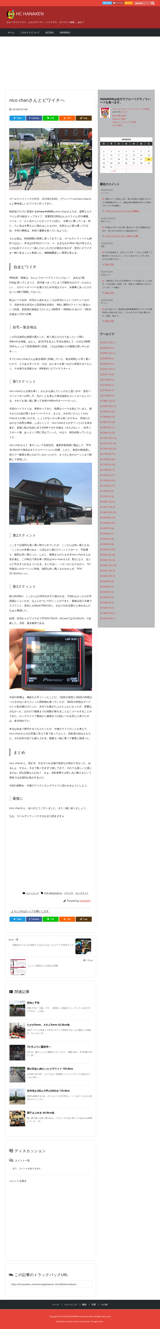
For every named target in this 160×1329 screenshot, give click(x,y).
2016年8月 (107, 522)
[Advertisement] (80, 61)
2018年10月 (108, 406)
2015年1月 (107, 607)
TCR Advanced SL (53, 893)
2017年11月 (108, 443)
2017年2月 (107, 491)
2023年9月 (107, 358)
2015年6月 (107, 591)
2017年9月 (107, 453)
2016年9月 (107, 517)
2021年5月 (107, 390)
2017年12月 (108, 437)
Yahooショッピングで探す (124, 122)
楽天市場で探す (119, 115)
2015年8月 (107, 586)
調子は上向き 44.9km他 (40, 1112)
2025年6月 (107, 347)
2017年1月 (107, 496)
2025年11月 (107, 342)
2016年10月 (108, 512)
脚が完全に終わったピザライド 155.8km (50, 1068)
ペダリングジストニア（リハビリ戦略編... (122, 211)
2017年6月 (107, 469)
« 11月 (113, 171)
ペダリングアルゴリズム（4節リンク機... (122, 236)
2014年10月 (107, 618)
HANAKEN (85, 900)
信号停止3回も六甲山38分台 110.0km (48, 1090)
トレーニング (32, 893)
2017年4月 (107, 480)
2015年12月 (108, 565)
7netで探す (117, 125)
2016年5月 (107, 538)
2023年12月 (107, 353)
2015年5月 (107, 597)
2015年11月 (107, 570)
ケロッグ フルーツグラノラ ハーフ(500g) (130, 109)
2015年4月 (107, 602)
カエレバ (124, 112)
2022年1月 (107, 374)
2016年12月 (107, 501)
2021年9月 (107, 379)
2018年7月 (107, 422)
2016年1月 (107, 560)
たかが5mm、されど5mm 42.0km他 (48, 1024)
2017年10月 (108, 448)
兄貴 (103, 246)
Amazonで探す (119, 119)
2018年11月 (107, 400)
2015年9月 (107, 581)
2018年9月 (107, 411)
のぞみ (103, 274)
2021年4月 (107, 395)
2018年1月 (107, 432)
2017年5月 (107, 475)
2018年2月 (107, 427)
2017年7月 (107, 464)
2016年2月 (107, 554)
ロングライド (82, 893)
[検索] (152, 3)
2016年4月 (107, 544)
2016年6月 (107, 533)
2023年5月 (107, 363)
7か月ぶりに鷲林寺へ (39, 1046)
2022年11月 (107, 369)
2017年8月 (107, 459)
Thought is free (97, 1321)
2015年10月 (107, 575)
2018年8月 (107, 416)
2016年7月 (107, 528)
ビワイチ (68, 893)
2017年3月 (107, 485)
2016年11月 (107, 506)
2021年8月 (107, 384)
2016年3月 (107, 549)
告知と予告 (33, 1002)
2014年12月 (107, 613)
